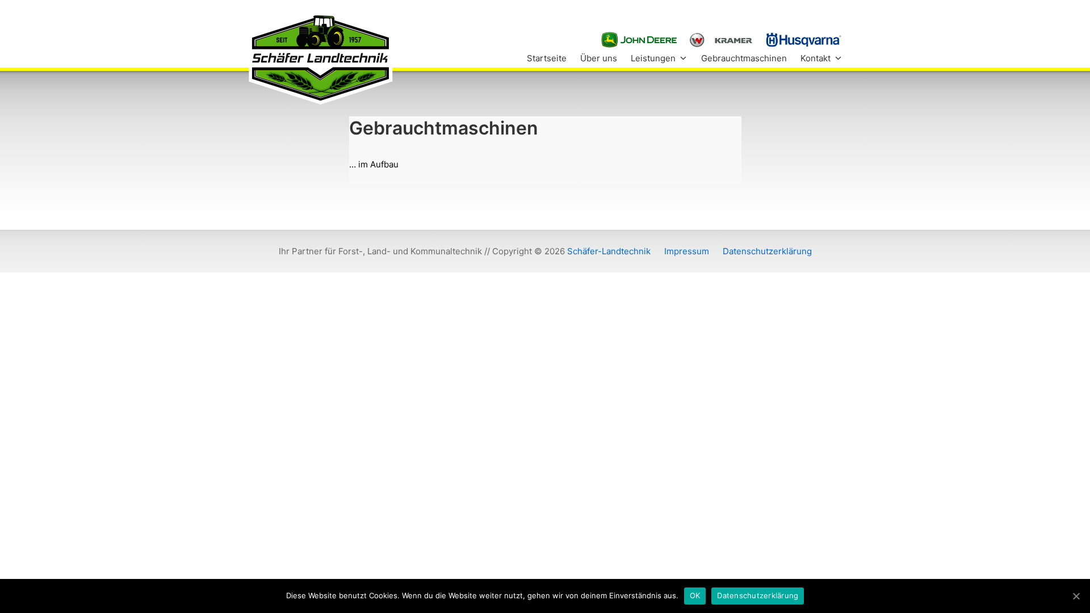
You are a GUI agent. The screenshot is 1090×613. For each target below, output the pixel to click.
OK (695, 595)
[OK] (1075, 596)
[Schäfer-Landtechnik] (320, 58)
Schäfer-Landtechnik (609, 251)
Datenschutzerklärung (757, 595)
